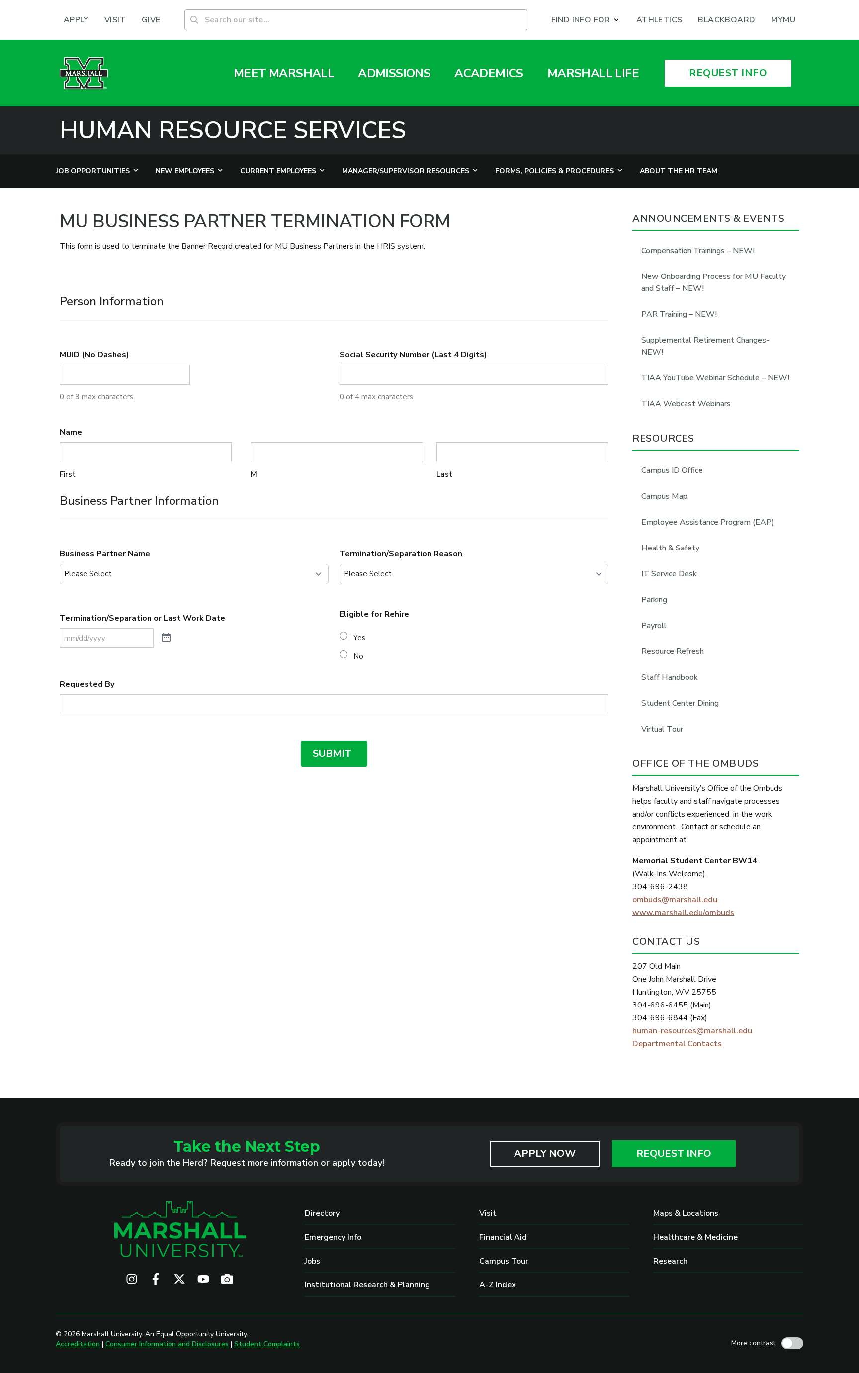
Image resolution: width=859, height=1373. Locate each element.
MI (255, 474)
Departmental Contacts (677, 1043)
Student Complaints (267, 1344)
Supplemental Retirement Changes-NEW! (705, 346)
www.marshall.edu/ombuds (683, 912)
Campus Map (664, 496)
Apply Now (545, 1153)
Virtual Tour (662, 729)
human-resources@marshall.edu (692, 1030)
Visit (488, 1213)
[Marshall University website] (84, 73)
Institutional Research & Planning (367, 1285)
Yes (359, 637)
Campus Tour (503, 1261)
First (68, 474)
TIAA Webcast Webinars (686, 403)
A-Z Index (497, 1285)
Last (444, 474)
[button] (585, 20)
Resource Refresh (672, 651)
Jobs (312, 1261)
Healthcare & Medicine (695, 1237)
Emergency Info (333, 1237)
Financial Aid (503, 1237)
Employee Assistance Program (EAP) (707, 522)
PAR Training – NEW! (679, 314)
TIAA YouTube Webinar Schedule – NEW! (715, 377)
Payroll (654, 625)
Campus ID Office (672, 470)
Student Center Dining (680, 703)
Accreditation (78, 1344)
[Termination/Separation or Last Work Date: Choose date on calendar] (166, 638)
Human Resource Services (233, 130)
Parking (654, 599)
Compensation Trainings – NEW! (698, 250)
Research (670, 1261)
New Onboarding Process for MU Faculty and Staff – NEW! (713, 282)
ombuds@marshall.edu (674, 899)
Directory (322, 1213)
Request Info (673, 1153)
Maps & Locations (685, 1213)
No (358, 656)
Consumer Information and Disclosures (167, 1344)
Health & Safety (670, 548)
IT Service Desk (669, 573)
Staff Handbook (669, 677)
